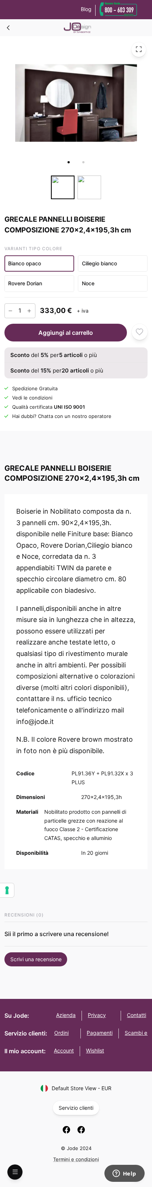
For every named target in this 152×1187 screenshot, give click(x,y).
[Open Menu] (15, 1172)
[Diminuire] (10, 310)
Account (64, 1050)
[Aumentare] (29, 310)
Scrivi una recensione (36, 959)
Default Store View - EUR (81, 1088)
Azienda (66, 1015)
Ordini (61, 1033)
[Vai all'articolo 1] (68, 162)
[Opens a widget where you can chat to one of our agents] (124, 1174)
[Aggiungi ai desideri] (140, 332)
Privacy (97, 1015)
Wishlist (95, 1050)
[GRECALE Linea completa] (8, 28)
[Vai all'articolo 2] (83, 162)
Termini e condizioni (76, 1159)
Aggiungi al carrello (65, 332)
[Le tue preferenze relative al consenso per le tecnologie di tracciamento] (7, 890)
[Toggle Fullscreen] (138, 49)
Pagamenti (100, 1033)
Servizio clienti (76, 1108)
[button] (39, 263)
